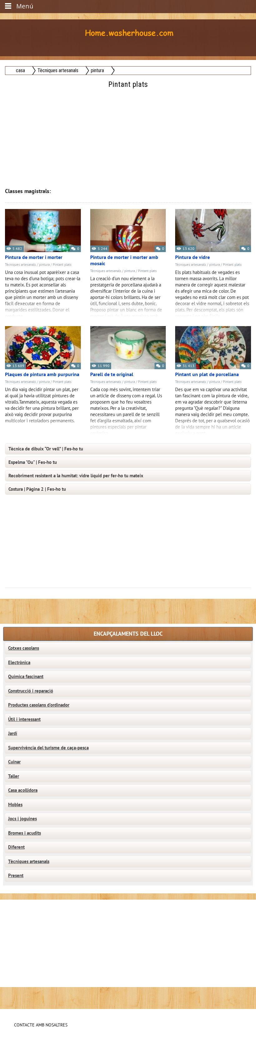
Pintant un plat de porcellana (207, 374)
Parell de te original (111, 374)
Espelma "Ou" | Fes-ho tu (32, 462)
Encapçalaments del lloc (128, 634)
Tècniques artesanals (20, 265)
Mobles (15, 804)
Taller (13, 776)
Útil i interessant (24, 719)
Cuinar (14, 762)
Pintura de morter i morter (33, 257)
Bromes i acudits (24, 833)
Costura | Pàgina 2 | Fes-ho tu (37, 489)
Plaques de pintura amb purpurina (42, 374)
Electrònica (19, 662)
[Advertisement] (128, 134)
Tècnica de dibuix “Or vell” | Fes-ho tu (45, 449)
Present (15, 875)
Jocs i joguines (22, 819)
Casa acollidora (22, 790)
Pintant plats (62, 265)
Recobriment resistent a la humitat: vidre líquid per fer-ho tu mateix (75, 476)
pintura (44, 265)
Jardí (12, 733)
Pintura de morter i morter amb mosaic (124, 260)
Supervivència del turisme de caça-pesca (48, 748)
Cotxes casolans (23, 648)
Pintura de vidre (192, 257)
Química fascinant (25, 676)
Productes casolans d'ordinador (38, 705)
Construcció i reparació (30, 691)
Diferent (16, 847)
